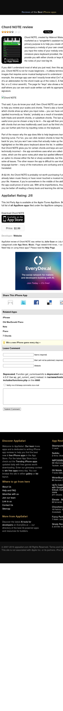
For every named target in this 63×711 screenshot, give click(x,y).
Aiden (56, 520)
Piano (5, 332)
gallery (29, 474)
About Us (6, 487)
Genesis (58, 481)
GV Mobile (57, 471)
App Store (22, 244)
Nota (5, 327)
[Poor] (5, 32)
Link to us (7, 502)
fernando (58, 503)
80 (53, 481)
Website (17, 235)
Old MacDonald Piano (13, 322)
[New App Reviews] (10, 18)
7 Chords (7, 336)
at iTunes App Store (13, 219)
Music (31, 244)
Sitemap (6, 509)
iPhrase (6, 318)
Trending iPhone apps (26, 462)
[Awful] (3, 32)
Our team (29, 447)
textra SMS (58, 473)
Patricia (58, 510)
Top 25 (26, 18)
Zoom (16, 32)
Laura (56, 449)
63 (53, 503)
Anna (56, 456)
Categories (41, 18)
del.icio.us (51, 303)
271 (53, 495)
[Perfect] (12, 32)
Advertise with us (10, 494)
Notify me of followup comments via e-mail (23, 386)
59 (53, 463)
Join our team (9, 498)
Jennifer (57, 527)
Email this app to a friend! (10, 303)
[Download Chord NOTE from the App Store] (12, 50)
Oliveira (59, 495)
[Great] (10, 32)
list (37, 474)
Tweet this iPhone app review (24, 303)
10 (53, 510)
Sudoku (55, 453)
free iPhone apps (17, 456)
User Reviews (19, 32)
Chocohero (57, 507)
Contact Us (7, 505)
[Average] (7, 32)
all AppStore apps (20, 205)
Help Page (50, 247)
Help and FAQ (9, 491)
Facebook (37, 303)
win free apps (11, 471)
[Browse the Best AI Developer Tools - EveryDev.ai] (38, 271)
